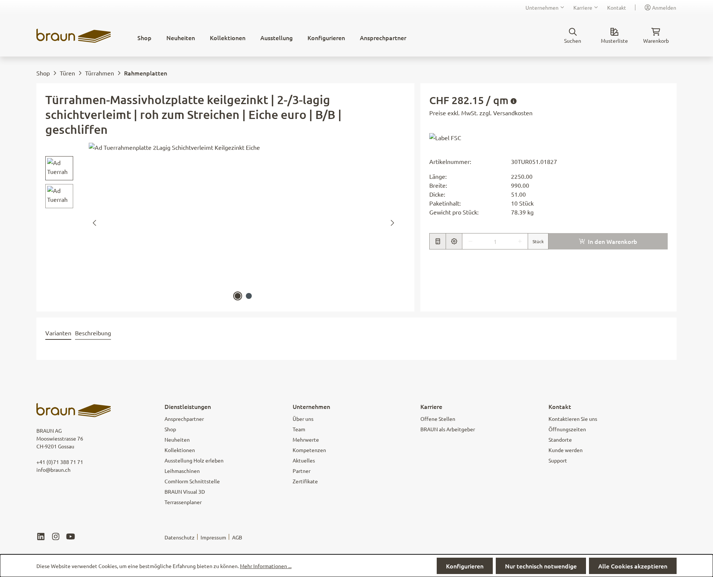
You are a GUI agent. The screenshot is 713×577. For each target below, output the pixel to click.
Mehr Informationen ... (266, 566)
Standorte (560, 439)
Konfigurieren (465, 566)
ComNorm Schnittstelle (192, 481)
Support (557, 460)
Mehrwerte (306, 439)
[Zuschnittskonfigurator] (454, 241)
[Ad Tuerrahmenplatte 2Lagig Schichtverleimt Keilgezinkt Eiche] (243, 223)
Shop (170, 429)
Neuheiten (177, 439)
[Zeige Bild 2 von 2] (249, 296)
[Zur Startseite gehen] (73, 36)
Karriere (582, 7)
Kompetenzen (309, 450)
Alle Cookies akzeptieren (632, 566)
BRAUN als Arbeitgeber (447, 429)
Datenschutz (180, 537)
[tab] (58, 333)
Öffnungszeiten (567, 429)
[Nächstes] (392, 223)
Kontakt (616, 7)
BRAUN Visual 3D (185, 491)
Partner (301, 470)
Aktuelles (304, 460)
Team (299, 429)
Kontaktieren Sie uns (572, 418)
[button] (445, 137)
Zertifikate (305, 481)
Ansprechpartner (184, 418)
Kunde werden (565, 450)
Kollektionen (180, 450)
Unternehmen (542, 7)
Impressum (213, 537)
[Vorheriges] (94, 223)
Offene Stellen (437, 418)
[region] (221, 223)
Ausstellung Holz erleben (194, 460)
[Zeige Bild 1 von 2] (238, 296)
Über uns (303, 418)
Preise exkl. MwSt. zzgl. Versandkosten (481, 112)
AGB (237, 537)
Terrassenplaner (183, 502)
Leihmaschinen (182, 470)
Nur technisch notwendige (541, 566)
